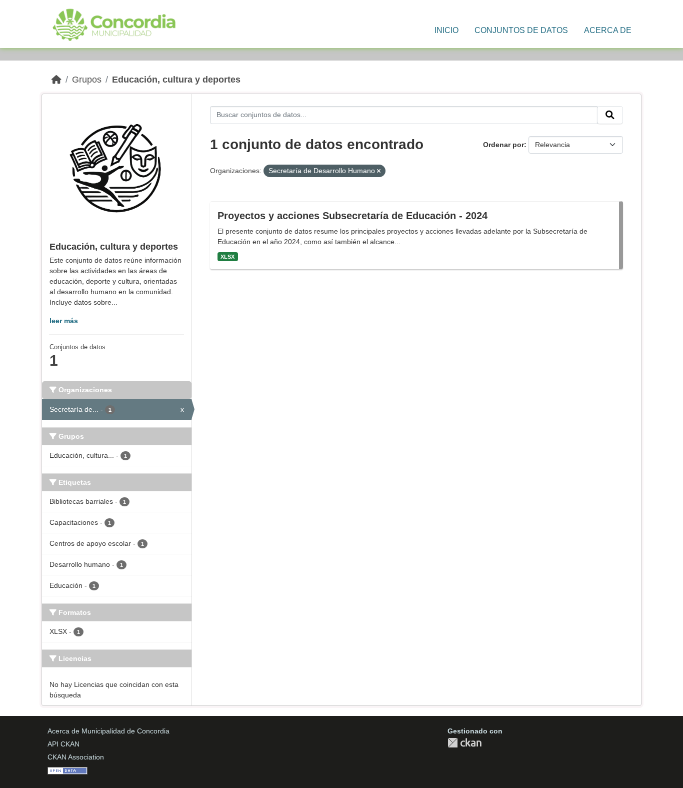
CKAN (465, 742)
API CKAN (64, 744)
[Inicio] (57, 80)
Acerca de (608, 30)
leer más (64, 321)
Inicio (446, 30)
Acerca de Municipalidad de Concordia (109, 731)
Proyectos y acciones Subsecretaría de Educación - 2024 (353, 215)
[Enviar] (610, 115)
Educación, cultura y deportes (176, 80)
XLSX (227, 257)
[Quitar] (378, 171)
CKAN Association (76, 757)
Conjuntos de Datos (521, 30)
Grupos (87, 80)
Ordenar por (503, 145)
